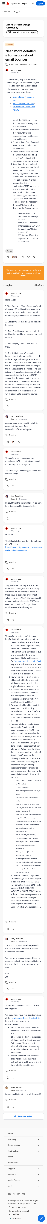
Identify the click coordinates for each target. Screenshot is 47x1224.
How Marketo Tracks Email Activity (25, 1018)
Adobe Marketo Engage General (14, 12)
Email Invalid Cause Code (23, 103)
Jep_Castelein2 (17, 416)
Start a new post (26, 273)
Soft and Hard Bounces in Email (27, 661)
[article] (23, 350)
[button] (13, 64)
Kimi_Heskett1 (16, 1087)
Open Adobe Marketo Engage (24, 32)
